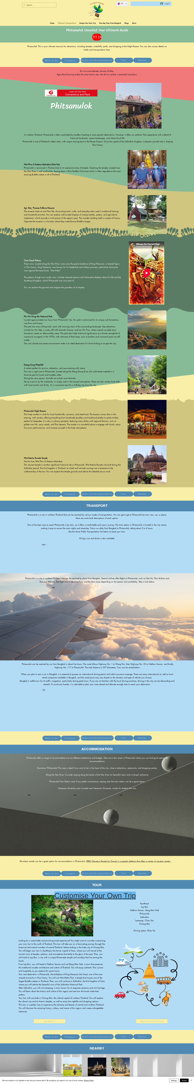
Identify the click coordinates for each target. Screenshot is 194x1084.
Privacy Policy (89, 1080)
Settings (174, 1080)
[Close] (191, 1080)
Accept (184, 1080)
